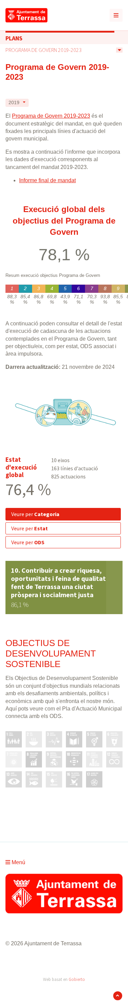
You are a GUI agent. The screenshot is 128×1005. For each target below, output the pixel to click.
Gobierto (77, 979)
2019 (14, 102)
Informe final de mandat (47, 180)
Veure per (35, 514)
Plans (14, 38)
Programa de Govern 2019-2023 (43, 49)
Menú (17, 862)
